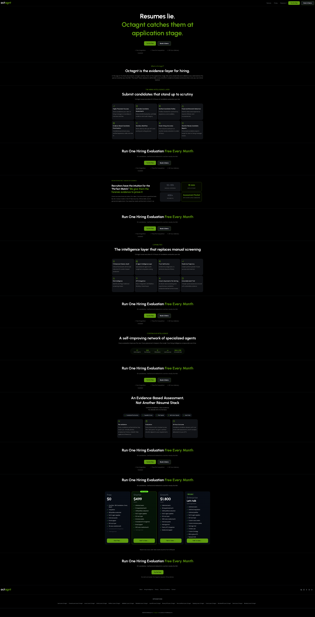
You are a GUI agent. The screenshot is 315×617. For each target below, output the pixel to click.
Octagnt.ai (156, 612)
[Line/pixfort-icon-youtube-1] (311, 589)
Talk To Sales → (144, 540)
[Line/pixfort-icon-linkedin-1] (301, 589)
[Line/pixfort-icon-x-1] (309, 589)
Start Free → (117, 540)
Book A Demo (308, 3)
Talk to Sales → (171, 540)
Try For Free (294, 3)
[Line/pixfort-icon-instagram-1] (304, 589)
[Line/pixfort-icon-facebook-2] (306, 589)
